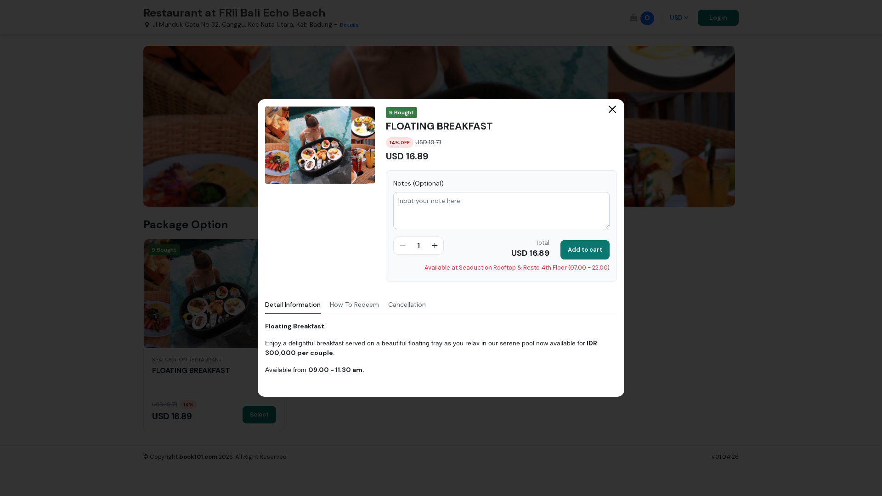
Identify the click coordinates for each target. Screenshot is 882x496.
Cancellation (407, 304)
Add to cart (585, 250)
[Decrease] (402, 246)
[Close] (612, 109)
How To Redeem (354, 304)
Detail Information (293, 304)
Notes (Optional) (418, 183)
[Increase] (434, 246)
